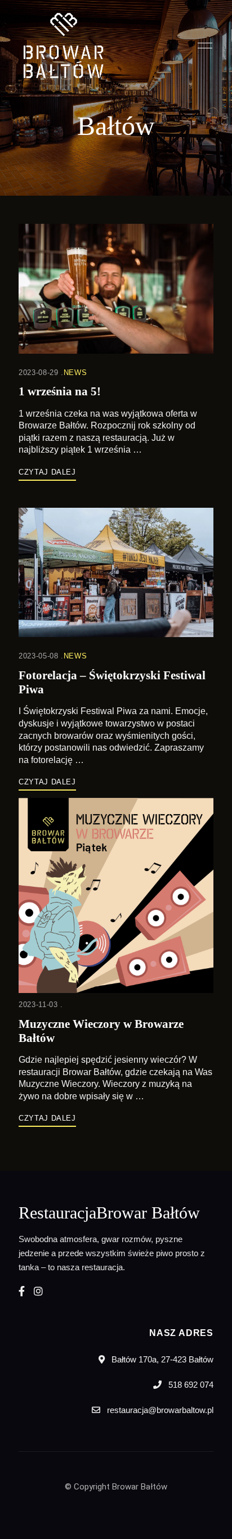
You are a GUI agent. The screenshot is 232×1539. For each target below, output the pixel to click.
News (75, 372)
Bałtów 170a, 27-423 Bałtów (161, 1359)
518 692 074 (189, 1384)
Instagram (38, 1291)
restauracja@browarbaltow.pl (159, 1410)
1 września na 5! (60, 391)
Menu (202, 45)
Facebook (22, 1291)
